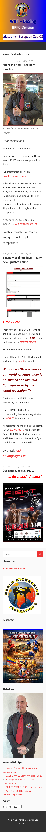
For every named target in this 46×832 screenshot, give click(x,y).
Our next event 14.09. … (18, 471)
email (21, 361)
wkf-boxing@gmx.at (26, 224)
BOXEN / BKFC (27, 61)
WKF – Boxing (23, 21)
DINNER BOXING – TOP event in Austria (24, 787)
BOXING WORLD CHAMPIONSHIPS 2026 (24, 775)
